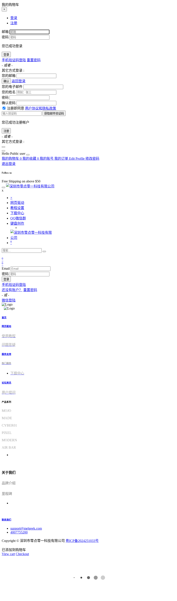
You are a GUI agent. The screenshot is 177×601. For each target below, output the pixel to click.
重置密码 (34, 60)
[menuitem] (14, 153)
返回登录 (18, 81)
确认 (6, 81)
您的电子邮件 (12, 87)
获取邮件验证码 (54, 113)
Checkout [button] (22, 554)
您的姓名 (9, 92)
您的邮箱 (9, 75)
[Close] (3, 147)
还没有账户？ (12, 290)
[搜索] (44, 251)
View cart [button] (8, 554)
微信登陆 (9, 300)
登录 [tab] (13, 18)
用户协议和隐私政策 (40, 108)
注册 (6, 131)
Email (6, 268)
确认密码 (9, 103)
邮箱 (5, 32)
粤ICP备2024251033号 (82, 541)
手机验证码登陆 (14, 60)
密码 (5, 37)
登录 (6, 54)
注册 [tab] (13, 23)
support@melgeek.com (26, 528)
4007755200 (19, 532)
